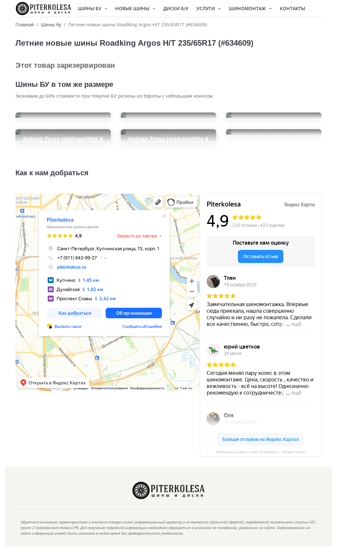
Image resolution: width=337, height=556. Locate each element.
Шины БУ (90, 8)
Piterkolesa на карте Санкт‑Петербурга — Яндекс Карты (260, 452)
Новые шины (133, 8)
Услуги (206, 8)
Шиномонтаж (248, 8)
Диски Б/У (176, 8)
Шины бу (51, 24)
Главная (24, 24)
